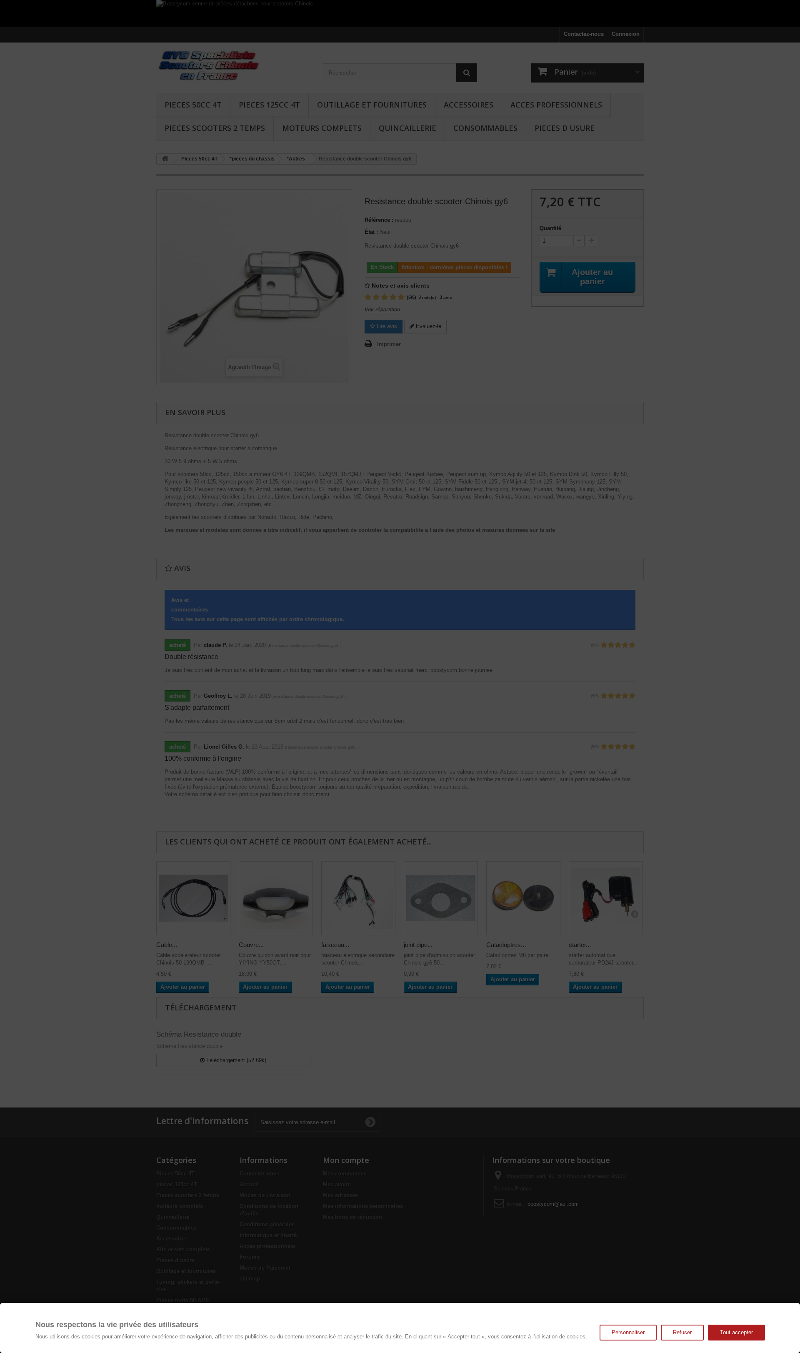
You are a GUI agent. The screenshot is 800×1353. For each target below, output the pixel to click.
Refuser (682, 1332)
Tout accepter (736, 1332)
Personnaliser (628, 1332)
